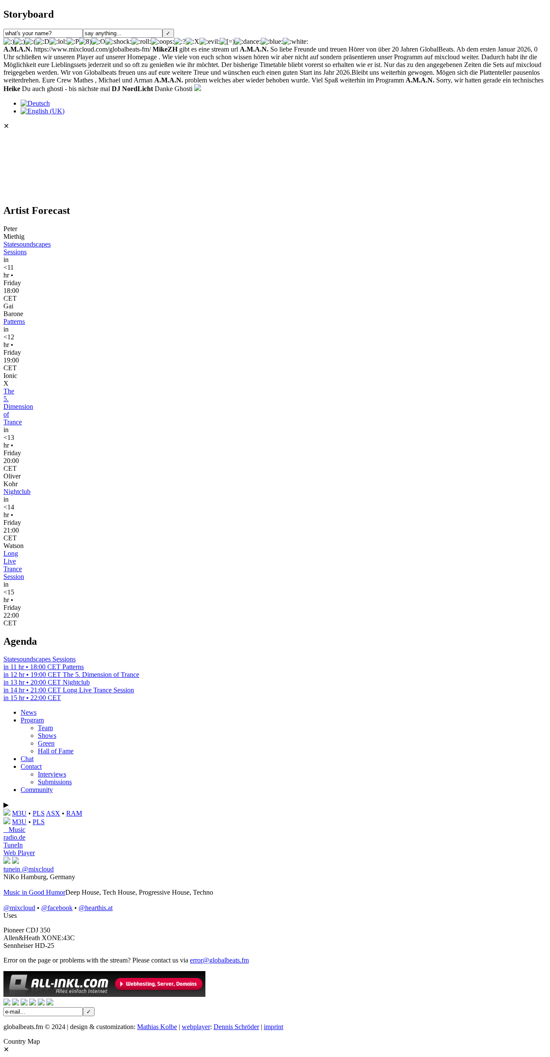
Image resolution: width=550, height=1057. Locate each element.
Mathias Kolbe (157, 1026)
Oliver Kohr (12, 479)
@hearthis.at (96, 907)
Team (45, 727)
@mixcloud (19, 907)
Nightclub (17, 491)
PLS (39, 813)
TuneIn (13, 845)
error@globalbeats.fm (219, 960)
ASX (53, 813)
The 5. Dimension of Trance (18, 406)
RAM (74, 813)
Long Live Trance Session (13, 565)
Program (32, 720)
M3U (19, 813)
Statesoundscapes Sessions (39, 662)
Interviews (52, 774)
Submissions (55, 782)
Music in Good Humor (34, 892)
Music (14, 829)
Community (37, 789)
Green (46, 743)
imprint (273, 1026)
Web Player (19, 852)
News (29, 712)
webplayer (196, 1026)
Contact (31, 766)
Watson (13, 545)
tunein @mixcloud (28, 869)
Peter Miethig (13, 232)
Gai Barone (13, 309)
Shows (47, 735)
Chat (27, 758)
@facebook (57, 907)
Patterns (14, 321)
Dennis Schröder (236, 1026)
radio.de (14, 837)
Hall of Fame (55, 751)
